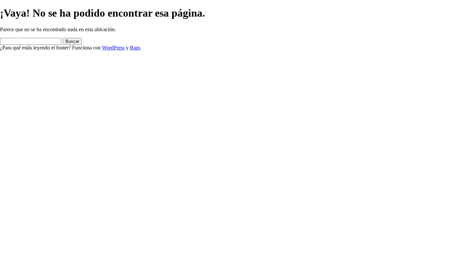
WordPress (113, 47)
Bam (135, 47)
